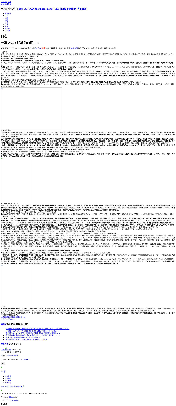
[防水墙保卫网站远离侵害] (24, 386)
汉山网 (19, 386)
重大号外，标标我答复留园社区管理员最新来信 (23, 337)
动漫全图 (74, 48)
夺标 (3, 371)
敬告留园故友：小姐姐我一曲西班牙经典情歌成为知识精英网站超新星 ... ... (33, 333)
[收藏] (63, 8)
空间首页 (8, 13)
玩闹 (9, 317)
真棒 (5, 317)
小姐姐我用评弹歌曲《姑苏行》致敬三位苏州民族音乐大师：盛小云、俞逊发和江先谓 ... (37, 329)
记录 (6, 18)
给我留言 (8, 378)
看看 (15, 317)
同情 (12, 317)
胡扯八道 (7, 350)
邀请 (9, 319)
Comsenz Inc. (14, 400)
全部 (3, 324)
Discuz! (11, 397)
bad (25, 317)
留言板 (7, 28)
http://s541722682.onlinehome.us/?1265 (39, 8)
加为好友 (8, 376)
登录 (9, 2)
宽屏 (43, 48)
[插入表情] (4, 355)
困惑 (18, 317)
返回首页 (7, 4)
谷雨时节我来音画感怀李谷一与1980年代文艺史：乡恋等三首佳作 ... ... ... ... (33, 335)
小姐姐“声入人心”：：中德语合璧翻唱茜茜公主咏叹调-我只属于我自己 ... (32, 331)
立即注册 (4, 2)
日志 (6, 20)
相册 (6, 22)
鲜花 (2, 317)
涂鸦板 (16, 355)
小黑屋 (14, 386)
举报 (13, 319)
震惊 (22, 317)
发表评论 (5, 344)
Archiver (4, 386)
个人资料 (8, 30)
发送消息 (8, 383)
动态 (6, 15)
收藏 (2, 319)
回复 (2, 350)
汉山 (2, 4)
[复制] (70, 8)
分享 (6, 26)
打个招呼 (8, 380)
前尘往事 (37, 48)
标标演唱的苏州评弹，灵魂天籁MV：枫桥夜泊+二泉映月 (26, 339)
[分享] (77, 8)
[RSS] (84, 8)
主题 (6, 24)
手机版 (9, 386)
